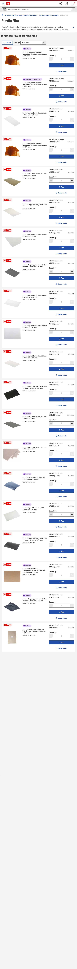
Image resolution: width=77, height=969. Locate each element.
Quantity (52, 55)
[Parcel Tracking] (60, 3)
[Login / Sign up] (66, 3)
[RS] (8, 3)
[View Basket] (72, 3)
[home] (2, 15)
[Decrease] (51, 59)
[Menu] (3, 3)
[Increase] (72, 59)
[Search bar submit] (73, 9)
